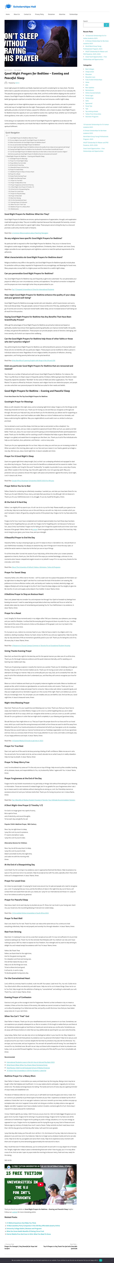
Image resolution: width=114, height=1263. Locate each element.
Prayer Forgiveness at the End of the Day (22, 185)
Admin (17, 83)
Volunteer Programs (91, 116)
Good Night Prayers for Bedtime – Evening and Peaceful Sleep (25, 156)
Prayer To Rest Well (16, 196)
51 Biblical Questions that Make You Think (21, 1223)
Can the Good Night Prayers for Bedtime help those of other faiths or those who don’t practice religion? (38, 152)
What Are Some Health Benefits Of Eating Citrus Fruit (25, 1231)
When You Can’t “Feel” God (18, 204)
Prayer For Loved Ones (17, 191)
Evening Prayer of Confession (19, 202)
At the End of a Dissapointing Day (20, 189)
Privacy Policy (39, 14)
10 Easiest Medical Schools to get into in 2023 (27, 740)
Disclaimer (51, 14)
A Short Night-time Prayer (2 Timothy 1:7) (22, 187)
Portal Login (89, 95)
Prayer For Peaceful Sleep (18, 194)
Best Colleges (89, 69)
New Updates (17, 70)
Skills (87, 101)
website (14, 1212)
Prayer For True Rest (16, 180)
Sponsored (88, 103)
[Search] (106, 25)
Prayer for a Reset (15, 174)
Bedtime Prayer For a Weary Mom (20, 207)
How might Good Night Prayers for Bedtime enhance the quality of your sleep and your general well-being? (40, 147)
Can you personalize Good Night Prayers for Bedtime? (25, 145)
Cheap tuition (89, 72)
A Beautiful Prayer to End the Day (19, 167)
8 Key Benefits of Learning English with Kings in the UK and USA (33, 360)
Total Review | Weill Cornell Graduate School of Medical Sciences (28, 1068)
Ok (100, 1260)
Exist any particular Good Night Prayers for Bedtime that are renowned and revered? (33, 154)
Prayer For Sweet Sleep (16, 169)
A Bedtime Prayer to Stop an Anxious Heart (22, 172)
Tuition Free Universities (93, 114)
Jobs (86, 85)
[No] (112, 1260)
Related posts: (15, 209)
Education (88, 74)
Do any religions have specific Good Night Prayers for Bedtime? (27, 140)
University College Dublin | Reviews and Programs (24, 1228)
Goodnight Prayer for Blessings (18, 159)
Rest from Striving (16, 198)
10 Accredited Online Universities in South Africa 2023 (30, 913)
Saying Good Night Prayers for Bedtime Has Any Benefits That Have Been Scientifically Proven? (36, 149)
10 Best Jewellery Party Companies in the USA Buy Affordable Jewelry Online (33, 1225)
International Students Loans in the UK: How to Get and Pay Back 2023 (31, 1062)
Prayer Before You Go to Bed (18, 163)
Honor (87, 82)
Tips (86, 109)
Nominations (89, 90)
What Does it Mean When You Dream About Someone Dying (27, 1065)
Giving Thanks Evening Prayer (18, 176)
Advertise (62, 14)
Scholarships (73, 14)
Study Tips (88, 106)
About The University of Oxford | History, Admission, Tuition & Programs (36, 567)
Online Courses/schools (92, 93)
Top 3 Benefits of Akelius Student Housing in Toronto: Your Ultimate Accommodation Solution (43, 800)
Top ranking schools (91, 111)
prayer (35, 529)
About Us (17, 14)
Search (85, 21)
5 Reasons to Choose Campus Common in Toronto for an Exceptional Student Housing (41, 645)
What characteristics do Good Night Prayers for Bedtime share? (28, 142)
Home (8, 14)
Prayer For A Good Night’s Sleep (19, 161)
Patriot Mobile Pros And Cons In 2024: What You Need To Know (29, 1234)
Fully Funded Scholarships (93, 80)
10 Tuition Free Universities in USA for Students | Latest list (26, 1070)
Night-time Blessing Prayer (18, 178)
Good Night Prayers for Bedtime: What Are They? (23, 138)
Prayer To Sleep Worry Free (18, 183)
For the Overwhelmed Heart (18, 200)
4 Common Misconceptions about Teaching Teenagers (30, 233)
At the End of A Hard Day (17, 165)
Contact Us (27, 14)
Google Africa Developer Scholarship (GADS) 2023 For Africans (33, 480)
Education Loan (90, 77)
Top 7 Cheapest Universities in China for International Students (33, 289)
